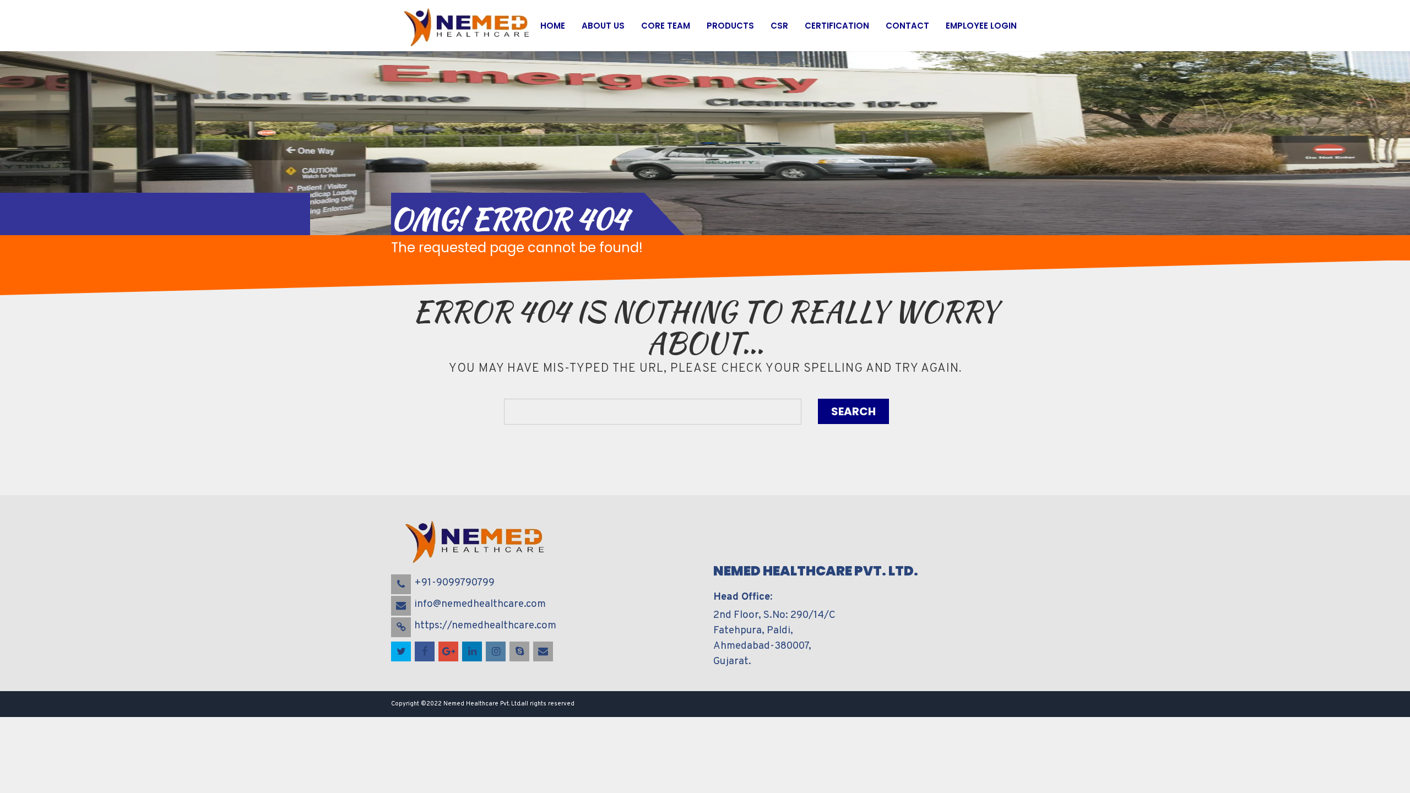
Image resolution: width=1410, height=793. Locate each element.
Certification (837, 25)
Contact (907, 25)
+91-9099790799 (454, 582)
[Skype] (520, 652)
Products (730, 25)
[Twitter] (402, 652)
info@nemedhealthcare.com (480, 604)
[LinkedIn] (473, 652)
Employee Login (981, 25)
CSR (779, 25)
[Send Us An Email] (544, 652)
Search (853, 411)
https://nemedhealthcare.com (485, 625)
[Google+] (449, 652)
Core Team (665, 25)
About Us (603, 25)
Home (552, 25)
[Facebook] (425, 652)
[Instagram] (496, 652)
